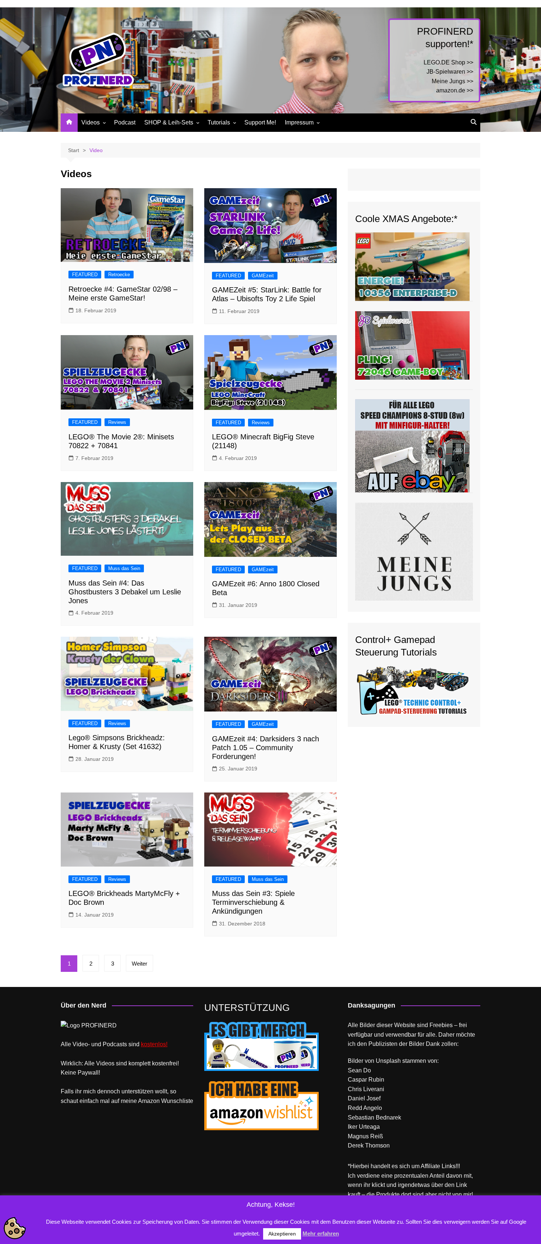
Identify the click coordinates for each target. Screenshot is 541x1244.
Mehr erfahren (321, 1233)
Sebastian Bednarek (374, 1117)
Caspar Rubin (366, 1079)
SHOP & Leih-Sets (168, 122)
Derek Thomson (369, 1145)
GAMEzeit (263, 275)
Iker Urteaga (364, 1127)
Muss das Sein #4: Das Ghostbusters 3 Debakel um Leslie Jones (124, 592)
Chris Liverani (366, 1089)
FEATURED (85, 274)
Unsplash (388, 1061)
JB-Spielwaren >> (450, 71)
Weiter (139, 963)
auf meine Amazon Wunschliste (152, 1101)
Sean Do (359, 1070)
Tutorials (219, 122)
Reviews (117, 422)
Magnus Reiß (365, 1136)
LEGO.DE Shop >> (448, 62)
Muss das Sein (124, 568)
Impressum (299, 122)
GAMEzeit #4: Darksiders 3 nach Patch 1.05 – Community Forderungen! (265, 747)
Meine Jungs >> (452, 81)
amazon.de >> (454, 90)
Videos (90, 122)
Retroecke (119, 274)
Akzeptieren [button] (282, 1234)
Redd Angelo (365, 1108)
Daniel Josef (364, 1098)
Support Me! (260, 122)
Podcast (124, 122)
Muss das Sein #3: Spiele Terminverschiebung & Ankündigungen (253, 902)
